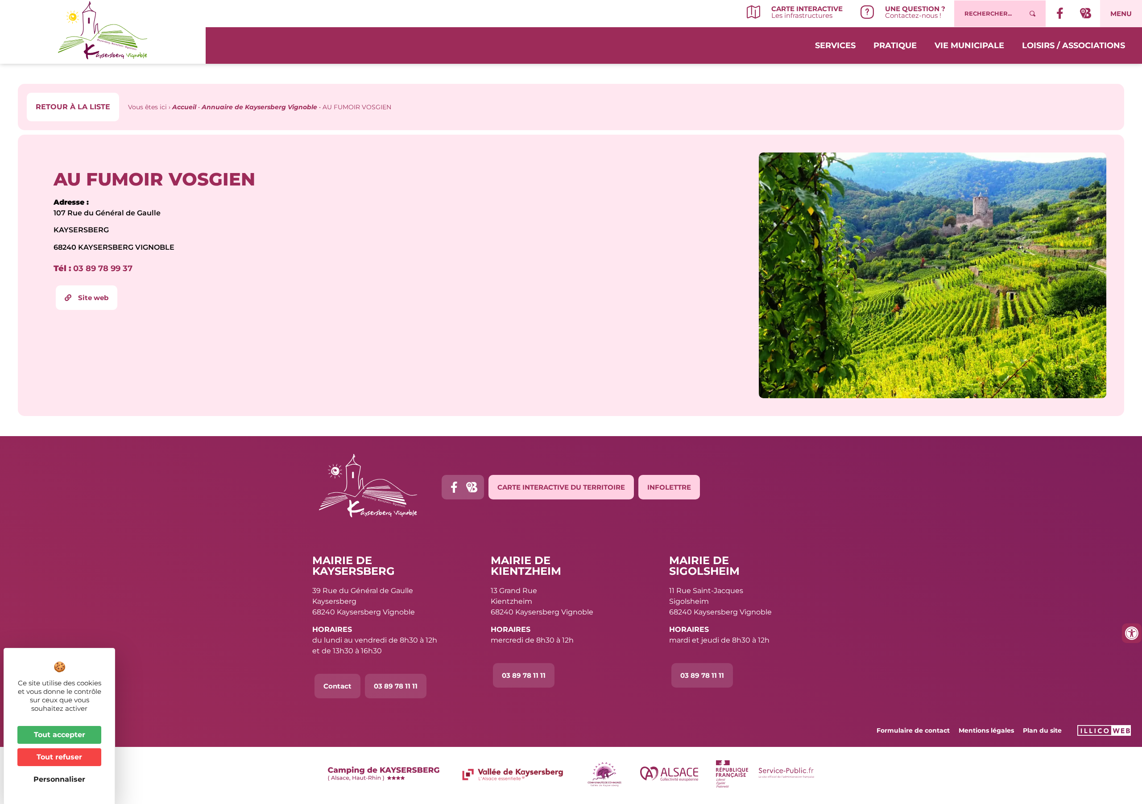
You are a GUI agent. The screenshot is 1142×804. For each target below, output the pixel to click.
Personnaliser (59, 779)
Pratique (895, 45)
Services (835, 45)
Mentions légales (986, 730)
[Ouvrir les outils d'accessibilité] (1132, 633)
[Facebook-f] (454, 487)
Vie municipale (969, 45)
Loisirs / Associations (1073, 45)
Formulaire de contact (913, 730)
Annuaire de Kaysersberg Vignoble (259, 107)
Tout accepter (59, 734)
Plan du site (1042, 730)
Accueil (184, 107)
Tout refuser (59, 757)
